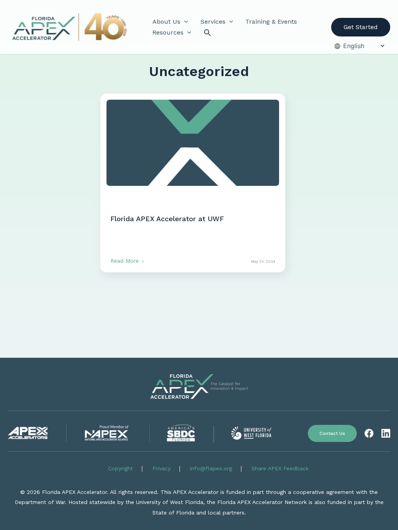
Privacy (161, 468)
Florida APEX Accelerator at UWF (167, 219)
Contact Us (332, 433)
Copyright (120, 468)
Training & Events (271, 21)
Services (213, 21)
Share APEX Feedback (280, 468)
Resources (167, 32)
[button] (184, 21)
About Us (166, 21)
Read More (125, 261)
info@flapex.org (211, 468)
